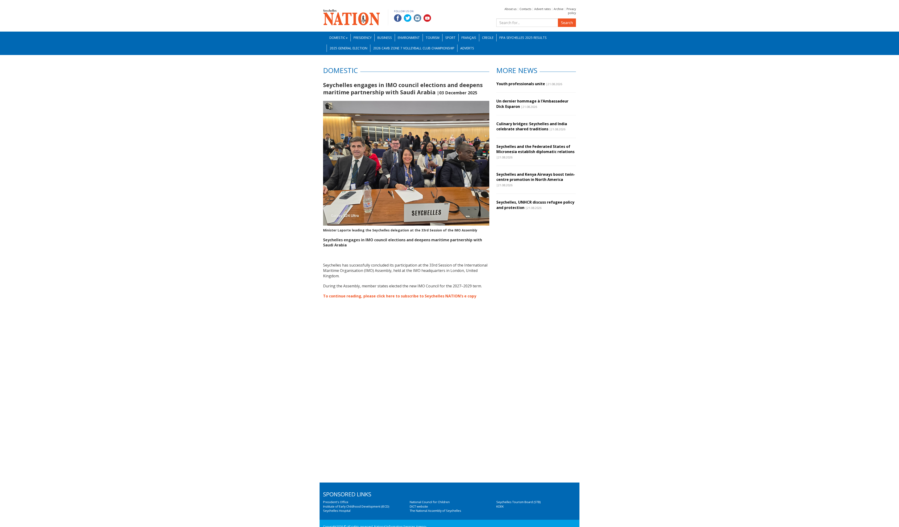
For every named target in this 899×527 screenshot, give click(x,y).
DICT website (419, 506)
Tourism (432, 37)
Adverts (467, 48)
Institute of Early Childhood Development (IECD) (356, 506)
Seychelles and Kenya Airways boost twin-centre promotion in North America (535, 177)
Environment (409, 37)
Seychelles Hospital (336, 511)
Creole (488, 37)
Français (468, 37)
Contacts (525, 9)
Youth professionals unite (520, 83)
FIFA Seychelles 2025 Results (523, 37)
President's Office (335, 502)
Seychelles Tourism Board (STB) (518, 502)
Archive (559, 9)
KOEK (500, 506)
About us (510, 9)
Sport (450, 37)
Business (384, 37)
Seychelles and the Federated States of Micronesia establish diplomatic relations (535, 149)
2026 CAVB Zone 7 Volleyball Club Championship (413, 48)
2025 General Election (348, 48)
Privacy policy (571, 11)
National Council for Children (430, 502)
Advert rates (542, 9)
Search (567, 22)
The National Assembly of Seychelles (435, 511)
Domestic (337, 37)
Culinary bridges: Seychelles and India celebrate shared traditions (531, 126)
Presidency (363, 37)
